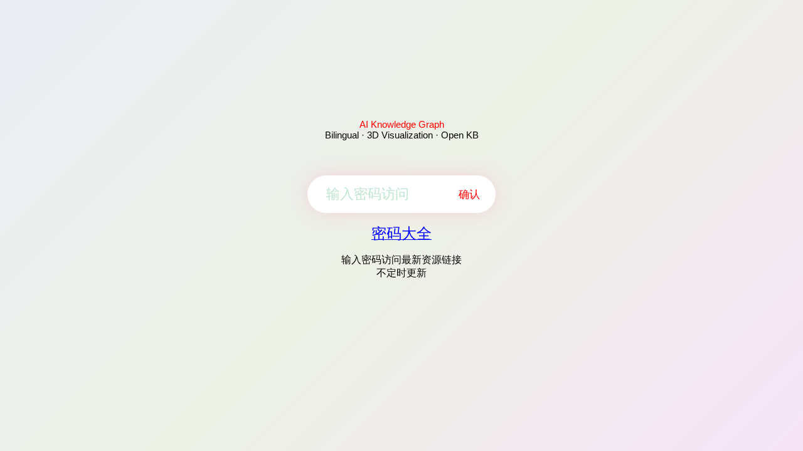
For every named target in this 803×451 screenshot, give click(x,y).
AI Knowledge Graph (401, 124)
